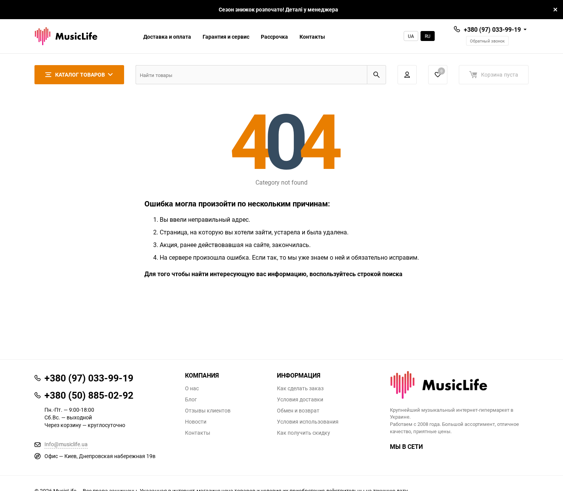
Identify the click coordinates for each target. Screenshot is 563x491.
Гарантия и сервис (226, 36)
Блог (191, 399)
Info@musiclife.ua (66, 444)
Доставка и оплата (167, 36)
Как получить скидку (303, 432)
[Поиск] (376, 74)
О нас (192, 388)
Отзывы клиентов (208, 410)
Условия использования (308, 421)
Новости (195, 421)
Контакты (312, 36)
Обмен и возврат (298, 410)
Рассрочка (274, 36)
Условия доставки (300, 399)
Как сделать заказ (300, 388)
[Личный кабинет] (407, 74)
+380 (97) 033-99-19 (492, 29)
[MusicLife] (459, 385)
